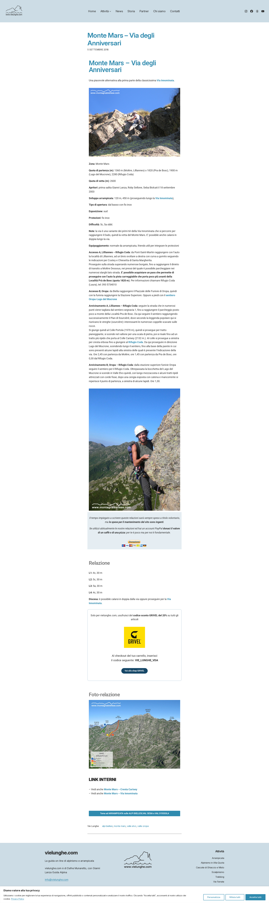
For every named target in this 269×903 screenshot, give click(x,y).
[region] (134, 894)
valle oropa (143, 826)
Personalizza (213, 897)
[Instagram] (246, 11)
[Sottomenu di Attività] (110, 11)
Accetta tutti (255, 897)
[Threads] (257, 11)
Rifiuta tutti (234, 897)
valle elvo (131, 826)
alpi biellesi (107, 826)
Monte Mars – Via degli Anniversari (120, 39)
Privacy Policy (17, 899)
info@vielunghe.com (56, 879)
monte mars (120, 826)
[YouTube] (263, 11)
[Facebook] (251, 11)
